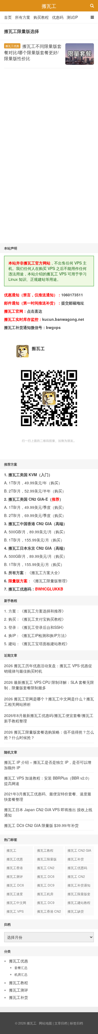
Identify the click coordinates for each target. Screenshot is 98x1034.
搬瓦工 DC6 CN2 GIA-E (45, 877)
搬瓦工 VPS (15, 911)
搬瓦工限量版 (47, 859)
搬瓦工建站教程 (79, 902)
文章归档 (61, 1023)
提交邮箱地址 (72, 303)
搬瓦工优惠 (12, 46)
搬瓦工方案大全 (44, 572)
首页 (8, 17)
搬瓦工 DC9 (45, 902)
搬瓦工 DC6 (15, 885)
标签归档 (76, 1023)
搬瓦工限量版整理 (50, 580)
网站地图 (45, 1023)
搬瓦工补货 (76, 859)
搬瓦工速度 (15, 893)
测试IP (72, 17)
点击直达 (34, 311)
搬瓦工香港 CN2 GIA (49, 912)
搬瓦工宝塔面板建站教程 (45, 643)
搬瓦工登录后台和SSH (43, 627)
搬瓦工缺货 (76, 911)
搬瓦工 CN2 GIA (79, 850)
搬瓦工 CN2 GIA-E (45, 868)
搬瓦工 (49, 5)
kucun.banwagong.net (63, 319)
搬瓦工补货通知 (79, 885)
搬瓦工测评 (15, 876)
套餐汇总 (20, 967)
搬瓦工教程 (45, 850)
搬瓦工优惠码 (77, 867)
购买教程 (41, 17)
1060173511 (72, 294)
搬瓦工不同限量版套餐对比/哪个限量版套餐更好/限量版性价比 (33, 52)
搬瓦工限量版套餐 (79, 894)
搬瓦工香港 (15, 867)
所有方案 (22, 17)
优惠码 (57, 17)
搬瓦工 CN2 (76, 876)
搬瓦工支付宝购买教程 (43, 619)
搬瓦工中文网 (16, 902)
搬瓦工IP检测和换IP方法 (44, 635)
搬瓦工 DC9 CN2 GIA (45, 886)
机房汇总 (20, 974)
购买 (54, 482)
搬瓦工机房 (45, 893)
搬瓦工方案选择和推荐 (43, 611)
